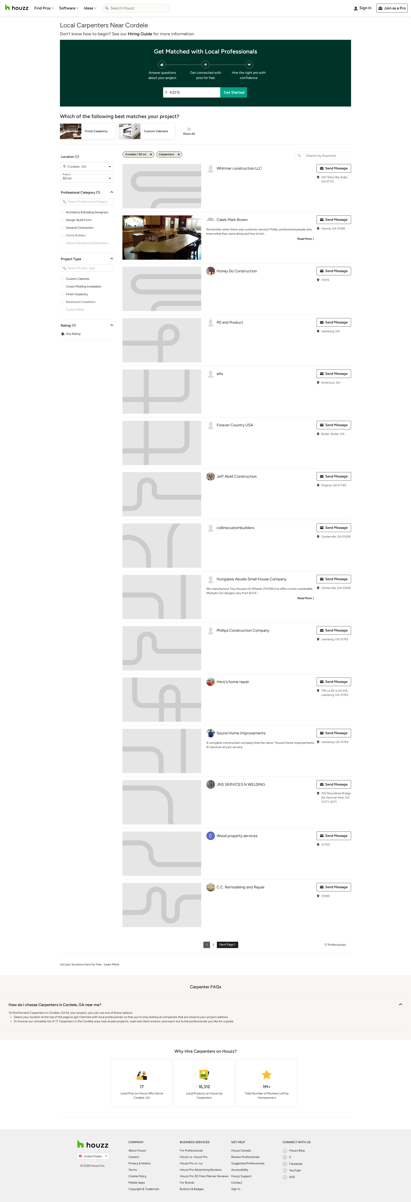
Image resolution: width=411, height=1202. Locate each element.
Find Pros (42, 8)
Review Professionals (245, 1157)
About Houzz (137, 1150)
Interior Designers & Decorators (87, 243)
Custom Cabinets (77, 279)
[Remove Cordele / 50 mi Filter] (151, 154)
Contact (236, 1182)
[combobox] (136, 8)
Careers (133, 1157)
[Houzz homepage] (16, 7)
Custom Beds (75, 309)
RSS (292, 1177)
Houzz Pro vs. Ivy (191, 1163)
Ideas (88, 8)
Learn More (111, 964)
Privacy (133, 1163)
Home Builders (76, 235)
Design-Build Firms (79, 220)
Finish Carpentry (77, 294)
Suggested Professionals (248, 1163)
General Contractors (80, 228)
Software (67, 8)
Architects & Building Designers (87, 212)
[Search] (107, 8)
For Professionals (191, 1150)
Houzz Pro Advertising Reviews (201, 1170)
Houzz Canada (241, 1150)
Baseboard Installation (80, 302)
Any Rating (73, 334)
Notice (145, 1163)
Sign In (235, 1189)
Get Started (234, 92)
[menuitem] (44, 8)
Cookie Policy (137, 1176)
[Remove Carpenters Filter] (179, 154)
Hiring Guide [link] (140, 33)
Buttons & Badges (192, 1189)
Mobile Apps (136, 1182)
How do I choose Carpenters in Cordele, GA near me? (55, 1004)
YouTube (295, 1170)
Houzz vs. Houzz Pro (193, 1157)
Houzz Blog (297, 1150)
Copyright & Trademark (143, 1189)
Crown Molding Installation (83, 286)
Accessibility (239, 1170)
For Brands (187, 1182)
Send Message (336, 168)
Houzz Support (241, 1176)
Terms (132, 1170)
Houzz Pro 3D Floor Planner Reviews (204, 1176)
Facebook (295, 1164)
